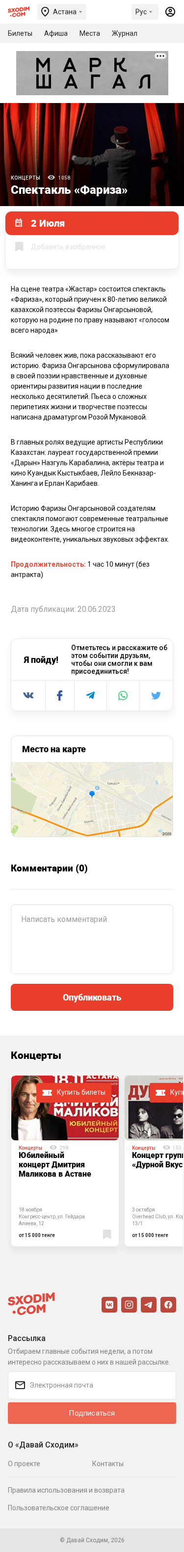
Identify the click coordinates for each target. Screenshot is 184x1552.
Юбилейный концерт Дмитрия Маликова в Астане (55, 1164)
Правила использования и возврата (66, 1490)
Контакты (108, 1464)
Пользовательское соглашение (58, 1508)
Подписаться (92, 1413)
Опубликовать (92, 997)
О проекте (24, 1464)
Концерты (25, 178)
